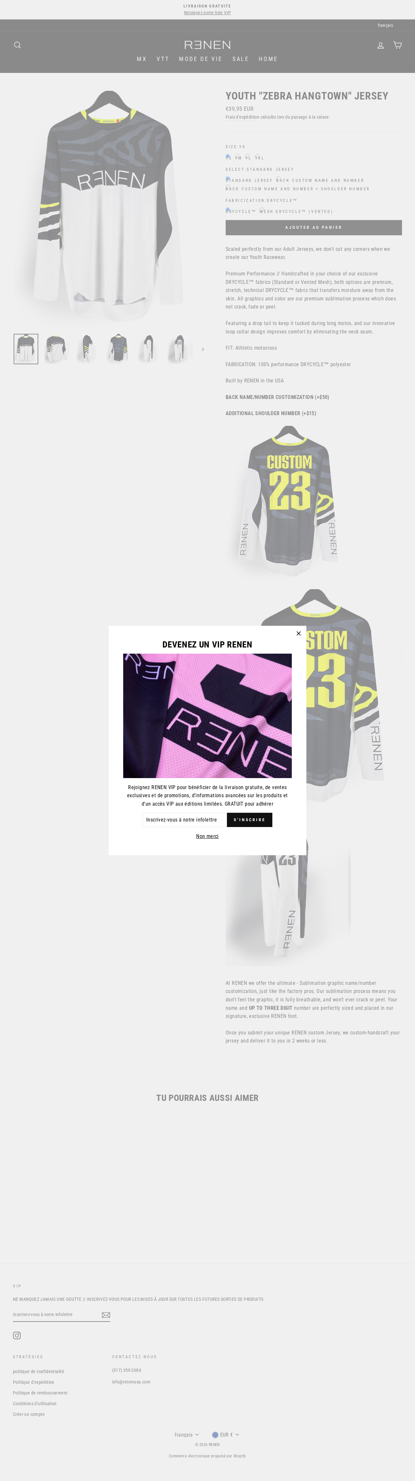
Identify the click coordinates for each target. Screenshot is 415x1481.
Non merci (207, 836)
